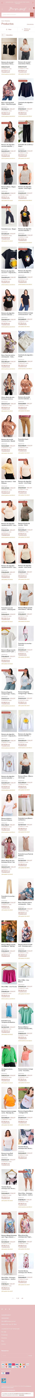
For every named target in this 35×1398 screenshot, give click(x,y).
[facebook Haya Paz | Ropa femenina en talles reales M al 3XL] (5, 1309)
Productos (4, 1335)
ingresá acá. (28, 1386)
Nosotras (4, 1338)
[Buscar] (32, 15)
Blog (2, 1341)
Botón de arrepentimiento (7, 1387)
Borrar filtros (9, 35)
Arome (3, 1344)
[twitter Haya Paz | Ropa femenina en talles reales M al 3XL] (9, 1309)
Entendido (21, 1395)
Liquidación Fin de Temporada (10, 1329)
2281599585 (5, 1318)
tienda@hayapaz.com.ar (8, 1321)
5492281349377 (6, 1315)
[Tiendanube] (8, 1390)
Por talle (3, 1332)
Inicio (2, 21)
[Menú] (2, 9)
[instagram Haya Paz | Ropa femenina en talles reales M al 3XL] (2, 1309)
